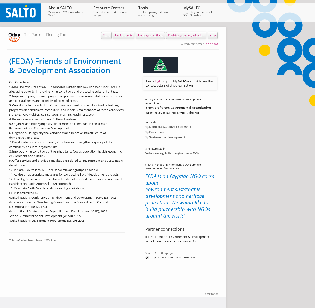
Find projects (124, 35)
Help (212, 35)
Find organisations (150, 35)
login (158, 81)
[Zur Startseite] (20, 21)
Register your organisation (186, 35)
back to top (212, 294)
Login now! (211, 43)
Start (106, 35)
